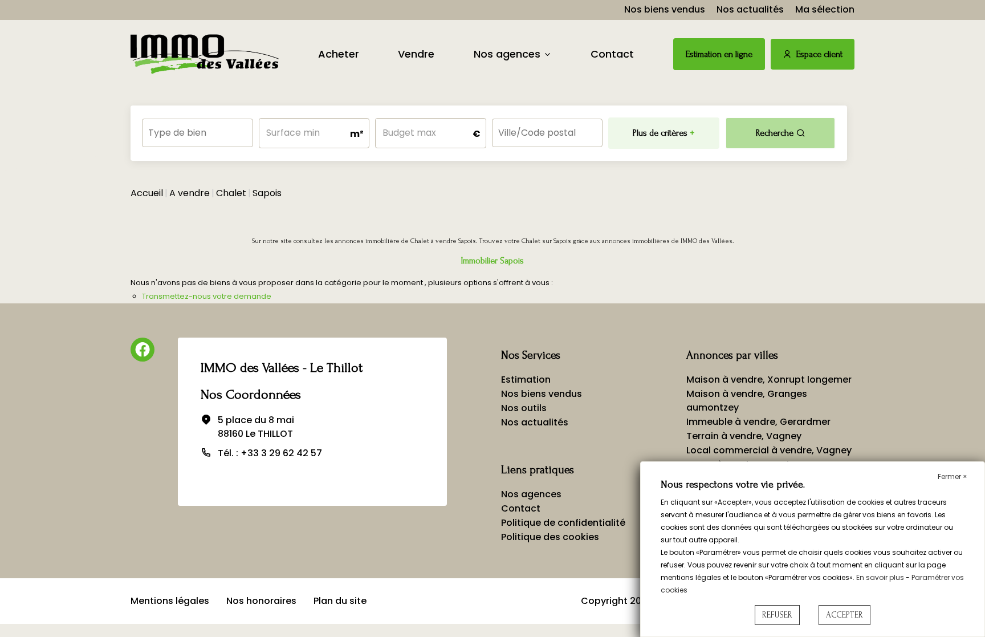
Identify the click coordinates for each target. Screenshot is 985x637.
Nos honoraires (261, 600)
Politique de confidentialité (563, 522)
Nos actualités (750, 9)
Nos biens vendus (664, 9)
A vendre (189, 193)
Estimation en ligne (719, 54)
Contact (612, 54)
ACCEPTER (844, 615)
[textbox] (197, 129)
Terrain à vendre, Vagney (743, 436)
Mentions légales (170, 600)
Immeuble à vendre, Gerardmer (758, 421)
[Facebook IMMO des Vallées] (142, 349)
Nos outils (524, 408)
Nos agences (507, 54)
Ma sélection (824, 9)
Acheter (338, 54)
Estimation (526, 379)
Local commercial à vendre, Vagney (769, 450)
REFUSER (777, 615)
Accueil (147, 193)
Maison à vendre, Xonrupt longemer (769, 379)
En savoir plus (881, 577)
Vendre (416, 54)
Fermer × (952, 476)
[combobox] (197, 133)
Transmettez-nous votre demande (206, 296)
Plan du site (340, 600)
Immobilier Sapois (492, 260)
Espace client (819, 54)
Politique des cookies (550, 536)
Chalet (231, 193)
